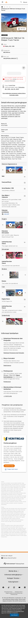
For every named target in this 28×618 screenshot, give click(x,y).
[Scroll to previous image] (3, 170)
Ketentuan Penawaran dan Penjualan (14, 353)
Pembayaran (7, 382)
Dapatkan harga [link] (9, 465)
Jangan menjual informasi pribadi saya (14, 593)
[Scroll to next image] (25, 170)
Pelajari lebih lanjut (12, 469)
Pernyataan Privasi (8, 592)
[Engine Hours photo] (24, 299)
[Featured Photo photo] (24, 182)
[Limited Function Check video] (24, 242)
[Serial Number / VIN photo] (24, 188)
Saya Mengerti (14, 615)
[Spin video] (24, 176)
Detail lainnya (7, 365)
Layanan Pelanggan (10, 80)
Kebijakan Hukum (18, 592)
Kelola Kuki (9, 611)
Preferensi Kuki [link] (14, 594)
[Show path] (7, 7)
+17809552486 (8, 396)
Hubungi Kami (20, 563)
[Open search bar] (21, 2)
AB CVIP (6, 214)
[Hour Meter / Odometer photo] (24, 195)
